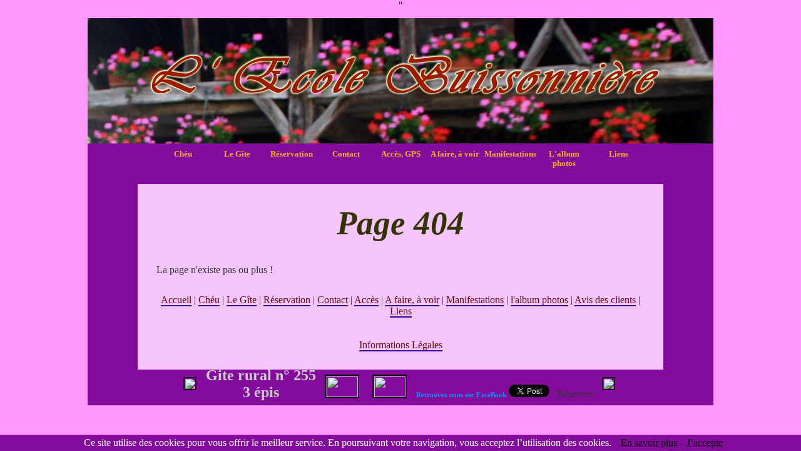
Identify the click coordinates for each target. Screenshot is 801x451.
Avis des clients (605, 299)
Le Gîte (237, 154)
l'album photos (539, 299)
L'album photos (564, 159)
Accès (366, 299)
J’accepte (704, 442)
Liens (618, 154)
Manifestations (509, 154)
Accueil (176, 299)
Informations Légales (400, 345)
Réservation (291, 154)
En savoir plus (649, 442)
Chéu (183, 154)
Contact (346, 154)
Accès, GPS (401, 154)
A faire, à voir (455, 154)
